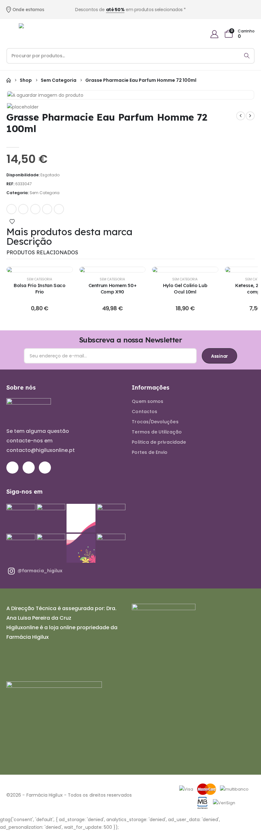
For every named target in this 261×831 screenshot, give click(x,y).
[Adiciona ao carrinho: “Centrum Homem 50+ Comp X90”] (112, 269)
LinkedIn (35, 209)
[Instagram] (29, 467)
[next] (250, 115)
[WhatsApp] (45, 467)
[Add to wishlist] (12, 221)
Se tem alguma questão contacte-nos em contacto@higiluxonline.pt (40, 440)
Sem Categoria (45, 192)
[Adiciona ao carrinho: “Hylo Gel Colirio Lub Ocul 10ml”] (185, 269)
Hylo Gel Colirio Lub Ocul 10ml (185, 288)
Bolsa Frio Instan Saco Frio (40, 288)
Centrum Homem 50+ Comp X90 (112, 288)
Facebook (11, 209)
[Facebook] (12, 467)
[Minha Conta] (214, 34)
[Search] (247, 56)
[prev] (240, 115)
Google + (47, 209)
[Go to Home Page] (8, 80)
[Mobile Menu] (8, 34)
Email (59, 209)
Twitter (23, 209)
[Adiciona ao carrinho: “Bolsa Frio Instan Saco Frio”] (39, 269)
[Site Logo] (36, 34)
